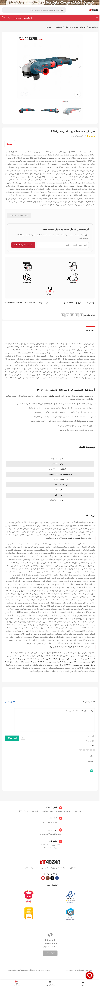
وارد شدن (8, 701)
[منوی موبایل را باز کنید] (96, 18)
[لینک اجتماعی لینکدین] (67, 315)
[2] (90, 750)
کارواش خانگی (52, 658)
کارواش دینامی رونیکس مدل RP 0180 (79, 665)
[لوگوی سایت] (93, 10)
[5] (80, 750)
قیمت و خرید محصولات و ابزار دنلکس (63, 538)
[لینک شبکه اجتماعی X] (77, 315)
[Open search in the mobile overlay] (34, 10)
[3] (87, 750)
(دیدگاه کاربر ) (77, 136)
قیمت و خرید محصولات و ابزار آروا (64, 646)
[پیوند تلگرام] (63, 315)
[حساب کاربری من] (9, 18)
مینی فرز (48, 27)
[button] (80, 66)
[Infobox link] (50, 807)
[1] (94, 750)
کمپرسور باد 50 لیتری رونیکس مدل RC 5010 (55, 662)
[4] (84, 750)
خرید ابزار (54, 671)
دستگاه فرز (58, 27)
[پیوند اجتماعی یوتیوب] (43, 878)
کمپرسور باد (39, 658)
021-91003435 (50, 822)
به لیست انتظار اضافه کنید (23, 245)
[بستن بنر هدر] (3, 2)
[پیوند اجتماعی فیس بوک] (81, 315)
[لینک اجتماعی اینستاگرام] (48, 878)
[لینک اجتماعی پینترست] (72, 315)
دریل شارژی (72, 658)
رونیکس (51, 396)
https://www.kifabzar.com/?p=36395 (20, 302)
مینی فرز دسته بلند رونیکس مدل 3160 (20, 662)
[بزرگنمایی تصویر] (78, 94)
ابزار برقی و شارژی (80, 27)
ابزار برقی (68, 27)
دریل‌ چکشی (84, 658)
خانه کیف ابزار (93, 27)
